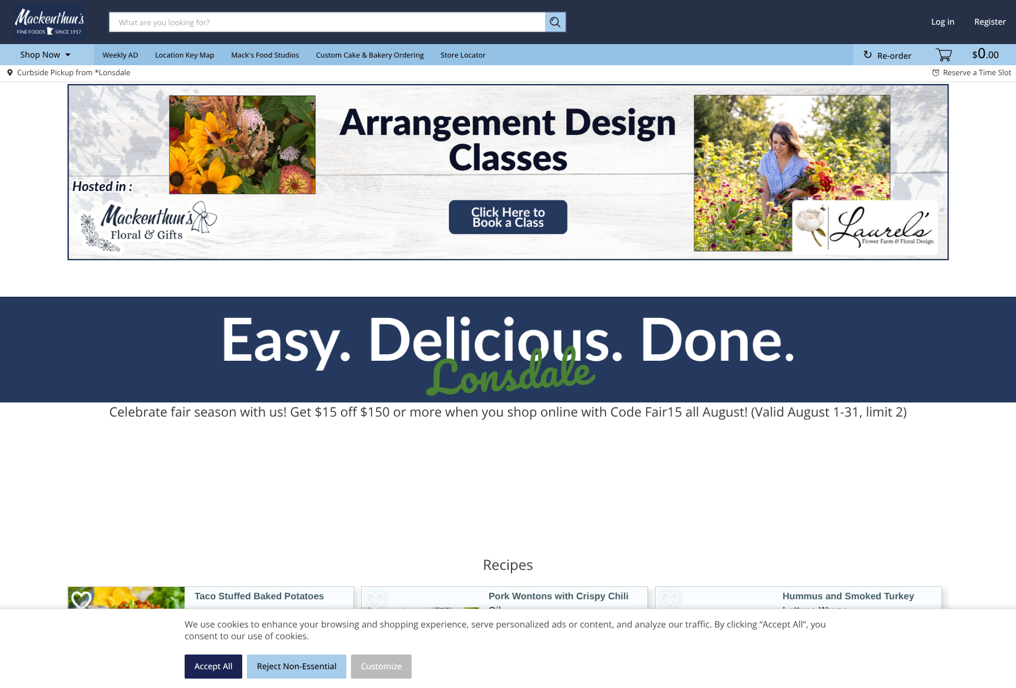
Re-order (894, 56)
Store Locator (463, 55)
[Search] (556, 22)
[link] (508, 172)
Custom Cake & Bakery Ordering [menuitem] (369, 55)
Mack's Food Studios (265, 55)
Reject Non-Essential (296, 666)
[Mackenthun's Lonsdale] (49, 22)
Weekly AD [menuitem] (120, 55)
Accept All (214, 666)
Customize (381, 666)
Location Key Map (185, 55)
